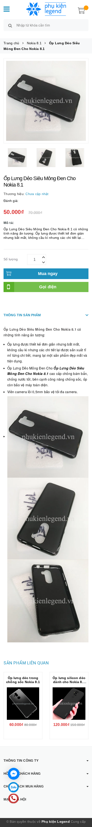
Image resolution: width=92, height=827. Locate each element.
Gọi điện (48, 287)
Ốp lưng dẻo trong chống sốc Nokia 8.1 (23, 680)
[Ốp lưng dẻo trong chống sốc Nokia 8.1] (23, 703)
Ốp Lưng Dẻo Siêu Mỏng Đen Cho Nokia (37, 329)
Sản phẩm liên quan (26, 663)
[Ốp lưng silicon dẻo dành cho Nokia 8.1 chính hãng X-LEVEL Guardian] (69, 703)
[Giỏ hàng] (81, 10)
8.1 (73, 329)
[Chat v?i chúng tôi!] (14, 774)
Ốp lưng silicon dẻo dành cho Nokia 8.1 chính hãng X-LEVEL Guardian (69, 684)
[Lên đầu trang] (82, 803)
